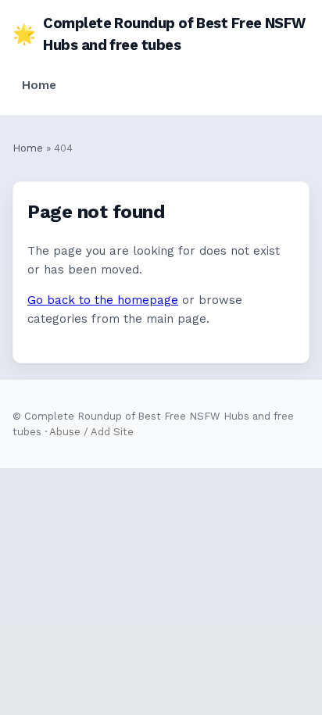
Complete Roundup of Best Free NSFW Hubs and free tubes (159, 34)
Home (39, 85)
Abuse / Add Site (91, 432)
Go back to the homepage (102, 300)
